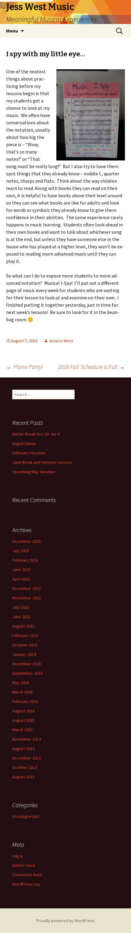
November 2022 (26, 598)
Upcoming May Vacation (33, 471)
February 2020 (25, 635)
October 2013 (24, 767)
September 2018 (27, 673)
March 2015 (22, 729)
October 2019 (24, 645)
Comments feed (27, 874)
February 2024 (25, 560)
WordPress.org (26, 884)
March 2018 (22, 692)
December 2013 (26, 758)
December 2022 (26, 588)
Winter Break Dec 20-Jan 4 (35, 434)
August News (24, 443)
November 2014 (26, 739)
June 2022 (21, 616)
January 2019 (24, 654)
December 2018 (26, 663)
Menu (12, 31)
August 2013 (23, 777)
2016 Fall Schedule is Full (91, 366)
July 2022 (20, 607)
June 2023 (21, 569)
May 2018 (20, 682)
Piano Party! (24, 366)
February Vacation (28, 453)
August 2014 (23, 748)
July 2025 (20, 550)
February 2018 (25, 701)
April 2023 (21, 579)
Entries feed (23, 865)
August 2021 (23, 626)
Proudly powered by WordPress (65, 920)
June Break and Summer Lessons (42, 462)
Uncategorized (25, 816)
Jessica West (60, 340)
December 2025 (26, 541)
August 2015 (23, 720)
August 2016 (23, 711)
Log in (17, 856)
